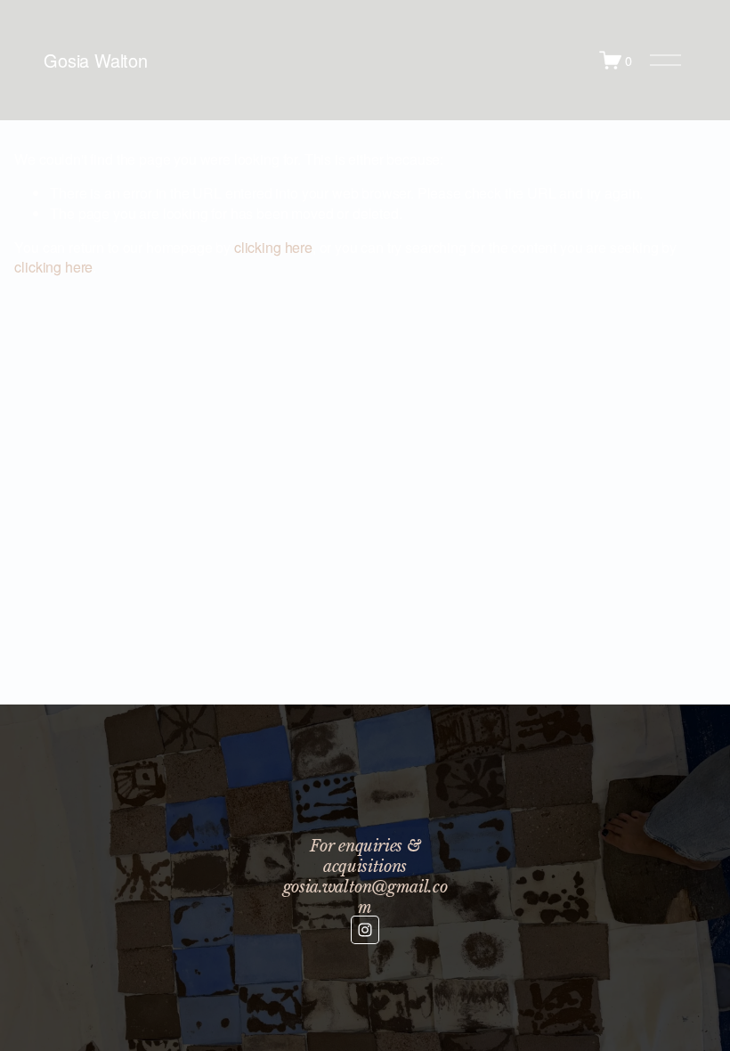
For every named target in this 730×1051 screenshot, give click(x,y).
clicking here (273, 247)
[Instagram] (365, 930)
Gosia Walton (96, 60)
